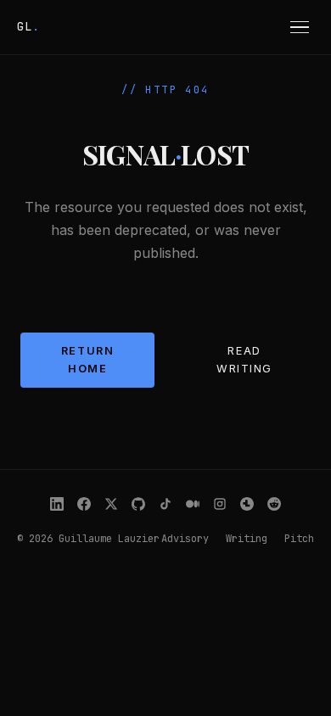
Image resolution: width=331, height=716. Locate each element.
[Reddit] (274, 504)
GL (28, 26)
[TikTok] (165, 504)
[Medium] (192, 504)
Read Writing (244, 359)
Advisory (185, 538)
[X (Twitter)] (111, 504)
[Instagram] (220, 504)
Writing (246, 538)
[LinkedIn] (57, 504)
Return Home (87, 359)
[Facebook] (84, 504)
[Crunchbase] (247, 504)
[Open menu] (300, 27)
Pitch (299, 538)
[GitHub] (138, 504)
